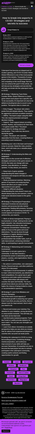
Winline (11, 365)
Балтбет (11, 380)
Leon (17, 362)
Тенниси (10, 372)
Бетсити (27, 362)
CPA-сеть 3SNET (7, 404)
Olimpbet (13, 369)
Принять (6, 431)
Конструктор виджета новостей (13, 400)
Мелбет (18, 383)
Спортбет (22, 376)
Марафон (23, 380)
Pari (23, 369)
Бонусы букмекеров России (12, 397)
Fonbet (6, 362)
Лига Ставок (23, 372)
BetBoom (23, 365)
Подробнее (8, 427)
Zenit (11, 376)
